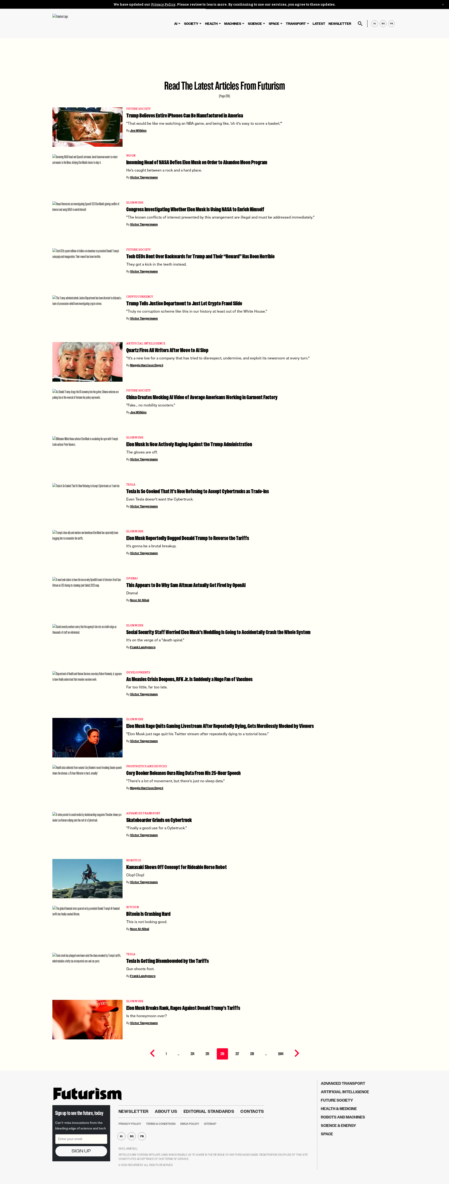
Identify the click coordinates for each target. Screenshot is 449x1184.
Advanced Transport (143, 813)
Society (191, 24)
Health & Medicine (339, 1109)
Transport (296, 24)
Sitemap (210, 1124)
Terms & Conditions (161, 1124)
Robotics (133, 860)
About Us (166, 1111)
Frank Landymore (143, 647)
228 (252, 1054)
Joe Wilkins (138, 130)
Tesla (130, 484)
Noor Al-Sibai (139, 600)
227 (237, 1054)
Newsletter (340, 24)
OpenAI (132, 578)
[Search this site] (360, 23)
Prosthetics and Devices (146, 766)
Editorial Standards (209, 1111)
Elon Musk (134, 202)
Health (211, 24)
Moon (130, 155)
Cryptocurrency (139, 296)
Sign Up (81, 1151)
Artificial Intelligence (145, 343)
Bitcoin (132, 907)
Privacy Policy (163, 5)
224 (192, 1054)
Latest (319, 24)
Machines (232, 24)
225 (207, 1054)
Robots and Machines (343, 1117)
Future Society (138, 108)
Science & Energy (338, 1125)
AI (175, 24)
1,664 (280, 1054)
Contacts (252, 1111)
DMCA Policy (189, 1124)
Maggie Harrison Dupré (146, 365)
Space (274, 24)
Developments (138, 672)
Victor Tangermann (144, 177)
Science (255, 24)
